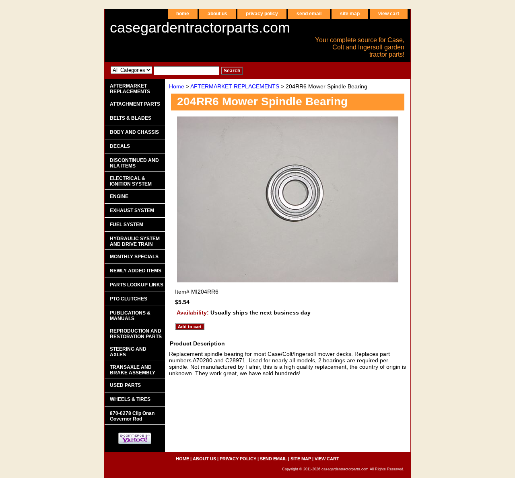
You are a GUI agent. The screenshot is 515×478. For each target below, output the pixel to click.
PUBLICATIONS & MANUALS (130, 315)
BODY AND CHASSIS (134, 132)
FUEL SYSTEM (126, 224)
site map (350, 13)
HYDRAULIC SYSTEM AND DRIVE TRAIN (135, 241)
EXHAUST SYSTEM (132, 210)
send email (309, 13)
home (182, 13)
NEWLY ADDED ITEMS (135, 271)
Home (176, 86)
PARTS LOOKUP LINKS (136, 285)
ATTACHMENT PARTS (135, 104)
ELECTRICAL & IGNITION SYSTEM (131, 181)
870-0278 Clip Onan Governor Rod (132, 416)
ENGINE (119, 196)
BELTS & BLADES (130, 118)
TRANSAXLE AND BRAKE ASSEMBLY (132, 370)
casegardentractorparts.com (200, 27)
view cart (388, 13)
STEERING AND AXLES (128, 351)
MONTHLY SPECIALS (134, 256)
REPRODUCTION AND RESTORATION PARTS (136, 333)
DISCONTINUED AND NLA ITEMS (134, 163)
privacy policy (262, 13)
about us (217, 13)
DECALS (120, 146)
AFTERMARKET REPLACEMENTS (234, 86)
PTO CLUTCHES (128, 299)
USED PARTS (125, 385)
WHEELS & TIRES (130, 399)
